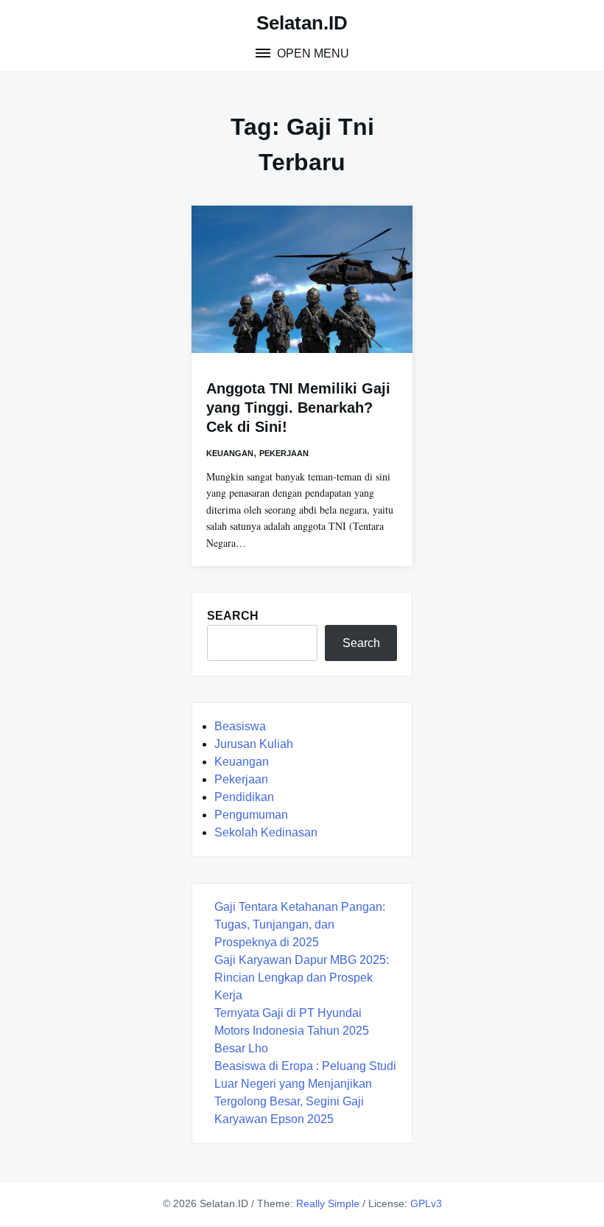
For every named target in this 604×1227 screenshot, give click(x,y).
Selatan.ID (302, 23)
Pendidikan (244, 797)
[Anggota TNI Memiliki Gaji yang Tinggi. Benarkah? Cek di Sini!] (302, 279)
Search (361, 643)
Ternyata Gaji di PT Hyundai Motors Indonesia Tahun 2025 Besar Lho (291, 1031)
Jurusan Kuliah (253, 744)
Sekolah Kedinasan (265, 832)
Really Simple (327, 1203)
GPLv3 (426, 1203)
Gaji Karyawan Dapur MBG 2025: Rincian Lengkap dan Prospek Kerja (301, 977)
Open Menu (311, 53)
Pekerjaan (284, 453)
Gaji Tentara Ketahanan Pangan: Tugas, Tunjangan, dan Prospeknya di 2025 (299, 924)
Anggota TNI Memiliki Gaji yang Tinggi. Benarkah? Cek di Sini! (298, 407)
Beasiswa (240, 726)
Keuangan (229, 453)
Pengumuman (251, 814)
